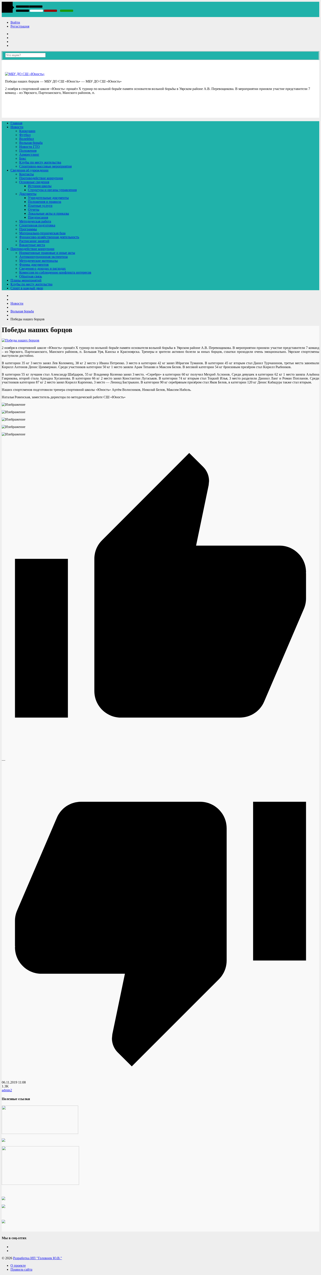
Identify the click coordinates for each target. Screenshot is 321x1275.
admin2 (7, 1090)
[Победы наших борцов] (20, 340)
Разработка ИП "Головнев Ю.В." (37, 1258)
